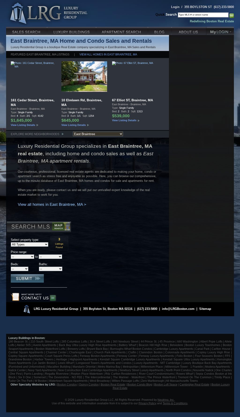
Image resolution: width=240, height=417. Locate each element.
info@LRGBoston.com (178, 309)
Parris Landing (33, 373)
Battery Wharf (127, 345)
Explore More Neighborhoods (35, 134)
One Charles (223, 370)
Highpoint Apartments (84, 359)
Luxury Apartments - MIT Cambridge (157, 362)
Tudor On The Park (20, 380)
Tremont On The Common (195, 377)
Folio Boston (184, 355)
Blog (160, 30)
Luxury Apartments (122, 30)
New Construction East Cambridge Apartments (87, 370)
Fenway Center (127, 355)
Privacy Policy (147, 403)
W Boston (41, 380)
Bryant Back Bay (97, 348)
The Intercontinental (97, 377)
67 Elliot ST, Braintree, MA (132, 100)
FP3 (228, 355)
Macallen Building (58, 366)
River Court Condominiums (156, 373)
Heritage (61, 359)
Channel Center (56, 352)
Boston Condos (67, 384)
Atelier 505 (24, 345)
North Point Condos (178, 370)
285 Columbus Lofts (74, 341)
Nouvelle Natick (203, 370)
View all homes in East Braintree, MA (108, 54)
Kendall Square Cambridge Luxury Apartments (130, 359)
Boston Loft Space (165, 384)
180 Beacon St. (18, 341)
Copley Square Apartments (25, 355)
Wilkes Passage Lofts (125, 380)
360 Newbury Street (125, 341)
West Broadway (100, 380)
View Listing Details (23, 125)
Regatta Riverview (57, 373)
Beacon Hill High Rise (153, 345)
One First (16, 373)
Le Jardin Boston (44, 362)
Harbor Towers (43, 359)
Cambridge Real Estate (194, 384)
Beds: (15, 264)
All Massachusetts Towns (182, 380)
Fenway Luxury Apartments (156, 355)
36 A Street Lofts (100, 341)
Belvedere (176, 345)
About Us (189, 30)
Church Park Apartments (110, 352)
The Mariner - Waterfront (129, 377)
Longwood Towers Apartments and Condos (103, 362)
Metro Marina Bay (109, 366)
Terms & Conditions (175, 403)
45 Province (167, 341)
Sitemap (205, 309)
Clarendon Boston (150, 352)
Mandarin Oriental (84, 366)
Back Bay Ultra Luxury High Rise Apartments (87, 345)
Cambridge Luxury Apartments (173, 348)
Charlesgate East (80, 352)
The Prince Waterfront (161, 377)
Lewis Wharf (66, 362)
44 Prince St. (149, 341)
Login (175, 7)
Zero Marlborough (152, 380)
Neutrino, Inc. (166, 399)
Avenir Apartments (44, 345)
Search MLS (38, 227)
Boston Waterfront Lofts (50, 348)
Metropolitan (131, 366)
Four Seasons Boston (209, 355)
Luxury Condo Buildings (72, 30)
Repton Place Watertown (87, 373)
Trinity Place (222, 377)
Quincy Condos (89, 384)
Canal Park (202, 348)
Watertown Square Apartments (68, 380)
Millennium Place (152, 366)
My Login (220, 30)
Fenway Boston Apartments (97, 355)
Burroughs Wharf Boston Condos (131, 348)
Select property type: (25, 240)
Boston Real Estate (113, 384)
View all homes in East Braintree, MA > (52, 204)
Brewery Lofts (76, 348)
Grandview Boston (20, 359)
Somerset (40, 377)
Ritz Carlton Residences (120, 373)
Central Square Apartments (25, 352)
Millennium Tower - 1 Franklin (184, 366)
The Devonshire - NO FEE (65, 377)
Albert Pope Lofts (211, 341)
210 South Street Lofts (44, 341)
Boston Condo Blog (139, 384)
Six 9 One (24, 377)
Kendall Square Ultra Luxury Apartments (189, 359)
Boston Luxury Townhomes (202, 345)
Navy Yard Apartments (42, 370)
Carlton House (221, 348)
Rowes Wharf (185, 373)
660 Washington (187, 341)
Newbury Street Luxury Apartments (142, 370)
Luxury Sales (27, 30)
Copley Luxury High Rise (213, 352)
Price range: (19, 252)
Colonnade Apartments (180, 352)
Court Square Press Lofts (61, 355)
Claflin (132, 352)
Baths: (43, 264)
